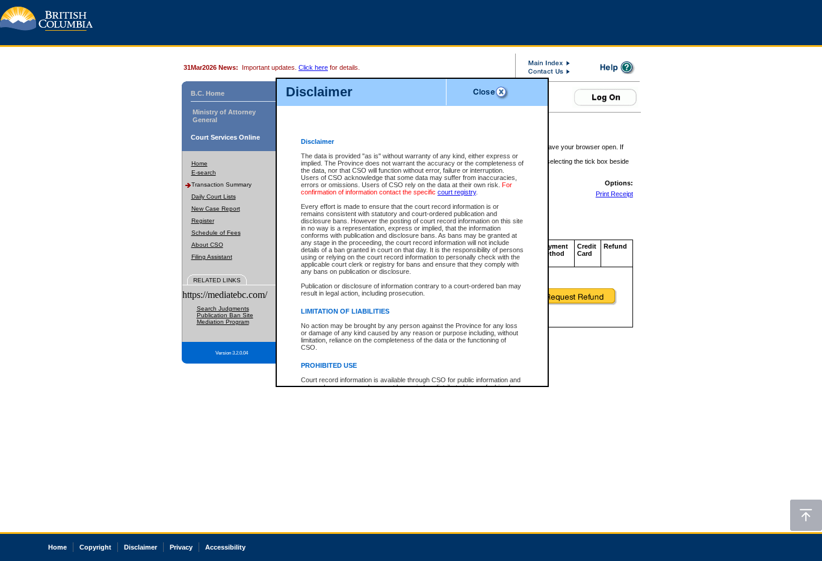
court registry (456, 192)
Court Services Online (225, 137)
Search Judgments (223, 308)
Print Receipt (614, 193)
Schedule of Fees (216, 232)
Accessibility (225, 547)
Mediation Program (223, 321)
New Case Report (215, 208)
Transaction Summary (221, 184)
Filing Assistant (211, 256)
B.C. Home (207, 93)
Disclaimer (140, 547)
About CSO (207, 244)
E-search (203, 172)
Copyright (95, 547)
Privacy (181, 547)
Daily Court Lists (213, 196)
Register (202, 220)
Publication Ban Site (225, 315)
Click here (313, 67)
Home (199, 163)
